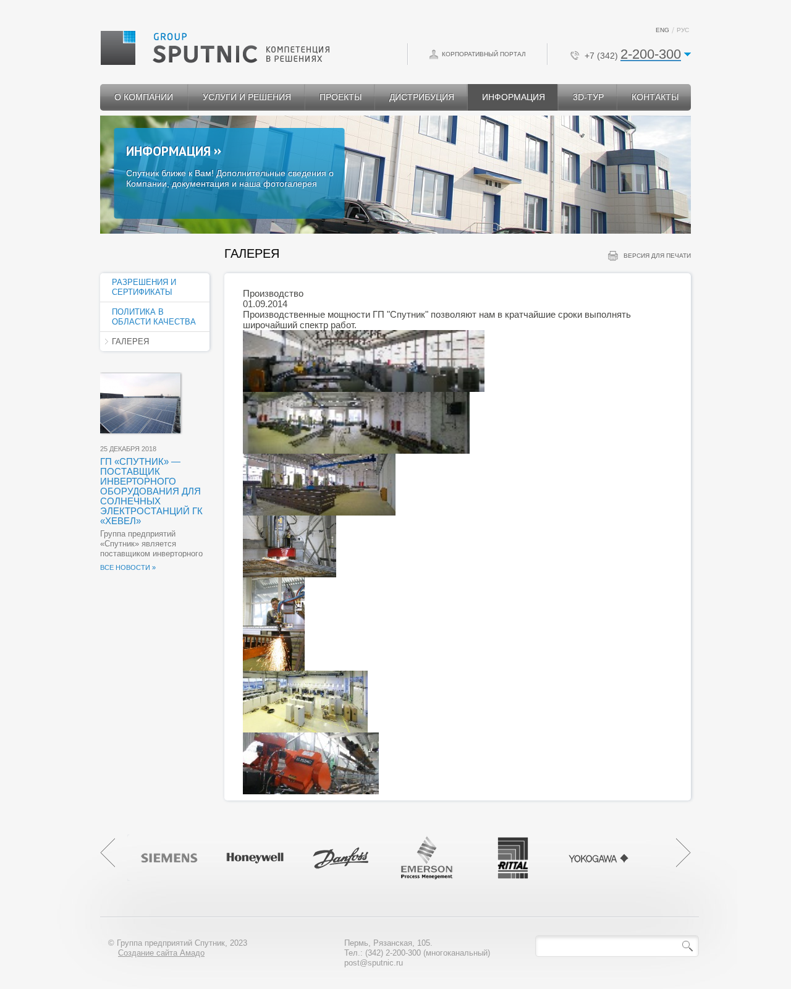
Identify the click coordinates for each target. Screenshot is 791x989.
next (683, 853)
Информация (168, 151)
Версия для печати (657, 255)
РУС (683, 30)
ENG (662, 30)
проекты (340, 97)
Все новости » (128, 567)
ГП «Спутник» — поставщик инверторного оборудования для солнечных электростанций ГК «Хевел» (151, 491)
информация (513, 97)
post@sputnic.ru (373, 962)
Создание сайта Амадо (161, 952)
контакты (655, 97)
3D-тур (588, 97)
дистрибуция (421, 97)
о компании (143, 97)
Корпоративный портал (484, 54)
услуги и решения (247, 97)
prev (107, 853)
